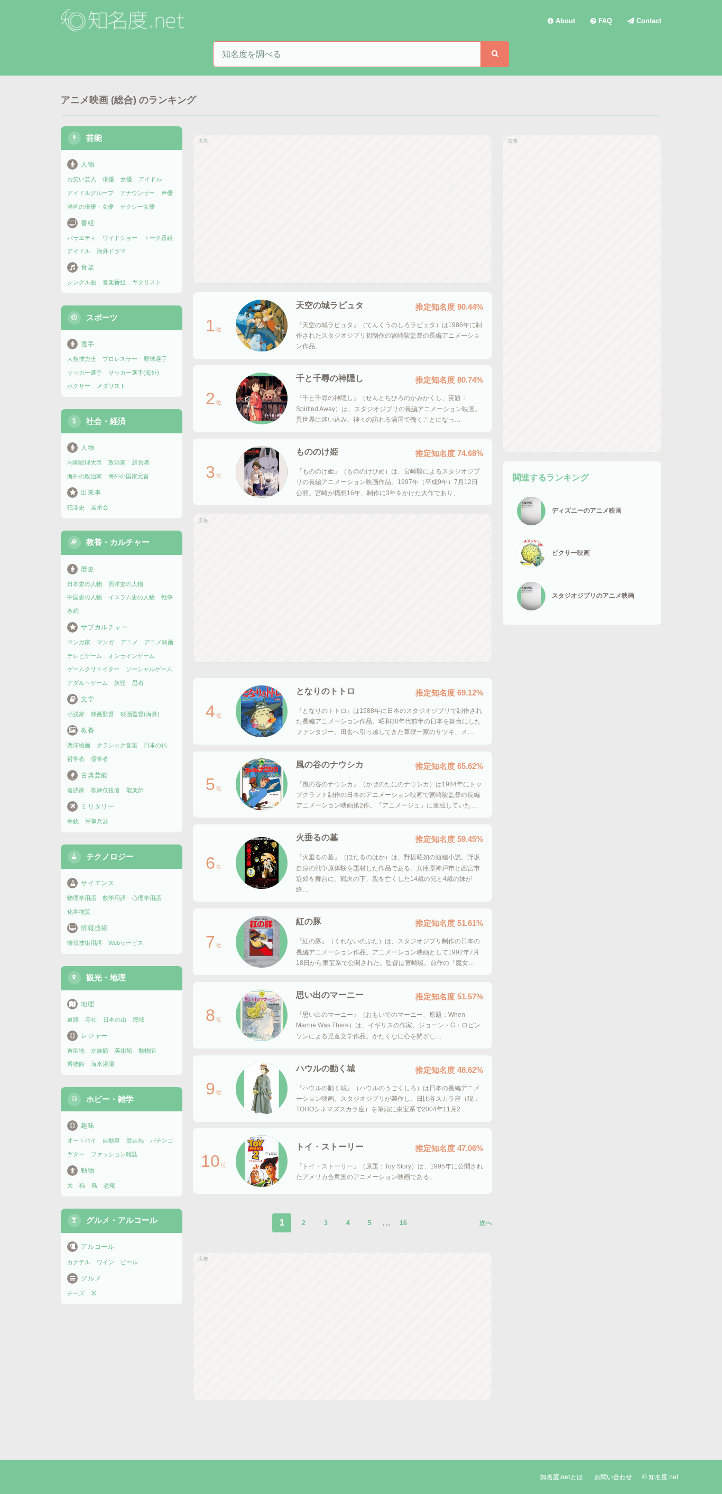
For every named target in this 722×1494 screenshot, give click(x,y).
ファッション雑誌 (114, 1154)
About (564, 21)
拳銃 (73, 821)
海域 (138, 1019)
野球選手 (155, 359)
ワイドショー (120, 238)
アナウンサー (137, 193)
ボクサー (78, 386)
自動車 (111, 1140)
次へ (485, 1223)
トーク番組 (158, 238)
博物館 (76, 1064)
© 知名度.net (660, 1477)
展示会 (99, 507)
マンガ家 (78, 642)
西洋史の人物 (125, 584)
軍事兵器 (96, 821)
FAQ (604, 21)
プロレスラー (120, 359)
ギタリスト (146, 282)
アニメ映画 (158, 642)
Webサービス (125, 943)
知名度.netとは (561, 1477)
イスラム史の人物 (131, 597)
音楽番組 (114, 282)
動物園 (147, 1050)
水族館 (99, 1050)
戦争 (167, 597)
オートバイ (81, 1140)
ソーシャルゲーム (149, 669)
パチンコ (161, 1140)
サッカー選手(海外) (133, 372)
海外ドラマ (111, 251)
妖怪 (120, 683)
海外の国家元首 (128, 476)
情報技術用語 (84, 943)
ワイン (105, 1262)
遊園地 (76, 1050)
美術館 (123, 1050)
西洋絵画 (78, 745)
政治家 (117, 462)
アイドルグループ (90, 193)
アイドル (150, 179)
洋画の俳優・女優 (90, 206)
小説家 (76, 714)
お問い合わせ (613, 1477)
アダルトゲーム (87, 683)
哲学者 (76, 759)
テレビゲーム (84, 656)
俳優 (108, 179)
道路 (73, 1019)
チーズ (76, 1293)
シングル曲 (81, 282)
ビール (129, 1262)
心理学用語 (146, 898)
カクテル (78, 1262)
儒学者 (99, 759)
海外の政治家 (84, 476)
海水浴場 (102, 1064)
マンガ (105, 642)
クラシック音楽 (117, 745)
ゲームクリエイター (93, 669)
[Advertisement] (342, 209)
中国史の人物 (84, 597)
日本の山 (114, 1019)
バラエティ (81, 238)
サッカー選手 (84, 372)
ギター (76, 1154)
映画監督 (102, 714)
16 (403, 1223)
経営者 (141, 462)
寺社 (91, 1019)
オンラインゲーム (131, 656)
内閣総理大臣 (84, 462)
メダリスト (111, 386)
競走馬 (135, 1140)
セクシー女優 (137, 206)
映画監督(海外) (140, 714)
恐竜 (109, 1185)
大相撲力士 (81, 359)
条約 (73, 611)
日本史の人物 (84, 584)
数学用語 (114, 898)
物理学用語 (81, 898)
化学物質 (78, 911)
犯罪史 (76, 507)
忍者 (138, 683)
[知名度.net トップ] (124, 20)
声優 (167, 193)
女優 (126, 179)
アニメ (129, 642)
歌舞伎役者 (105, 790)
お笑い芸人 (81, 179)
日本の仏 (155, 745)
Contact (647, 21)
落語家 (76, 790)
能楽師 (135, 790)
